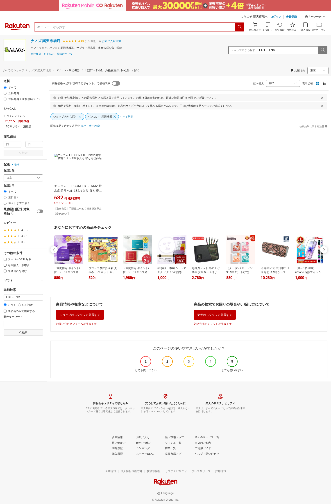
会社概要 (36, 54)
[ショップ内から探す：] (322, 50)
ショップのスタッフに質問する (79, 315)
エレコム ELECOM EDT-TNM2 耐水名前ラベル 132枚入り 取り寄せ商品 (78, 190)
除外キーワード (13, 316)
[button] (315, 17)
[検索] (239, 26)
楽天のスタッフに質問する (214, 315)
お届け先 (9, 170)
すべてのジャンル (14, 115)
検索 (24, 152)
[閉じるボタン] (322, 97)
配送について (65, 54)
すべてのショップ (13, 70)
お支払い (49, 54)
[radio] (5, 87)
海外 (16, 164)
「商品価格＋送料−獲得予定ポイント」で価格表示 (79, 83)
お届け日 (9, 185)
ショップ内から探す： (244, 50)
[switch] (40, 211)
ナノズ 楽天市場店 (45, 41)
